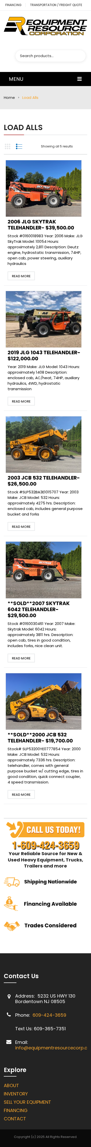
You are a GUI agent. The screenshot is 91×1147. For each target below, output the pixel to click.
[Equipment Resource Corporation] (45, 26)
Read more (21, 276)
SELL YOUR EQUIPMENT (27, 1102)
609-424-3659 (49, 1015)
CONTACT (15, 1119)
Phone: (23, 1015)
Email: (21, 1042)
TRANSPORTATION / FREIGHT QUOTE (56, 5)
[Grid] (7, 146)
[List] (19, 146)
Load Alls (23, 127)
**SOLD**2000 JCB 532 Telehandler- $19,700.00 (40, 738)
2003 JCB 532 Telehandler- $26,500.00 (44, 481)
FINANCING (13, 5)
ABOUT (11, 1085)
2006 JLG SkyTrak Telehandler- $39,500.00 (41, 225)
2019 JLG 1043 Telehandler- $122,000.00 (44, 355)
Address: (25, 996)
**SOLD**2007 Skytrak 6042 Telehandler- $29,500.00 (39, 609)
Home (9, 97)
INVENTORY (16, 1094)
